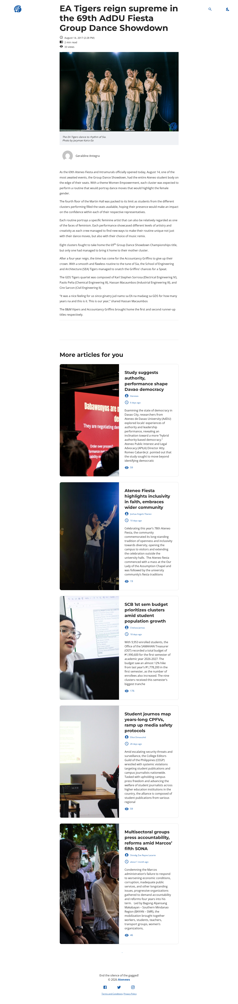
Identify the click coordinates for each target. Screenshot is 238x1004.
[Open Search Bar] (210, 9)
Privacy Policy (130, 993)
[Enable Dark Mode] (227, 9)
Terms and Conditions (112, 993)
